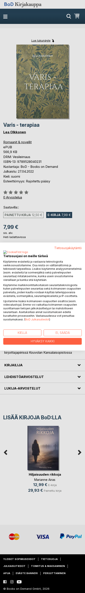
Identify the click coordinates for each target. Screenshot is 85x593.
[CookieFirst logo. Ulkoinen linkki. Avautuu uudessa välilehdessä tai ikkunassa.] (15, 252)
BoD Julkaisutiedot (37, 319)
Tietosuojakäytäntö (68, 248)
